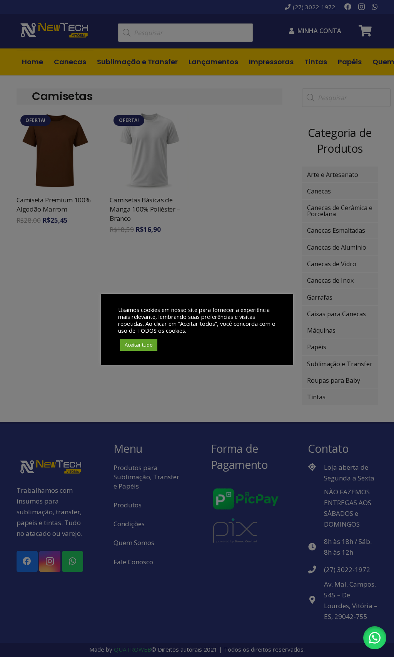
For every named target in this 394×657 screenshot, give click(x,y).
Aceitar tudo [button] (139, 344)
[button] (374, 637)
